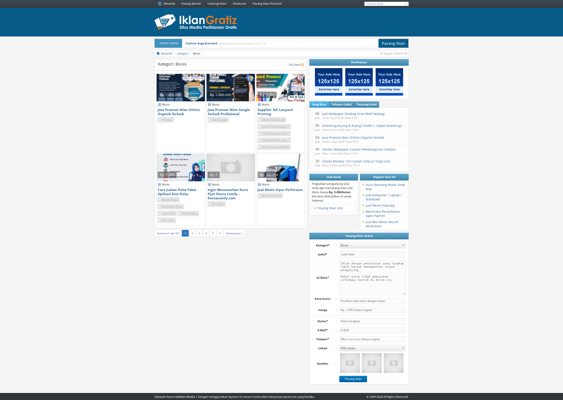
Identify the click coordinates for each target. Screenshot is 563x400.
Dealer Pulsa (189, 213)
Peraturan (239, 3)
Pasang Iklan (393, 43)
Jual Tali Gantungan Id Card (276, 127)
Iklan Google (219, 120)
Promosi (167, 120)
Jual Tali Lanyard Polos (275, 147)
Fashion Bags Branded (201, 43)
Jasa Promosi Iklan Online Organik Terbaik (179, 111)
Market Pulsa (170, 200)
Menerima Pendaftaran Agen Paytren (383, 213)
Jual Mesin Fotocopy (380, 205)
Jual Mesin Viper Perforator (280, 189)
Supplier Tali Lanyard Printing (275, 111)
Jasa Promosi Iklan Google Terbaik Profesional (229, 111)
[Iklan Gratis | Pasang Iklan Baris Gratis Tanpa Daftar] (195, 29)
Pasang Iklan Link (330, 208)
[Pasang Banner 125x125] (329, 94)
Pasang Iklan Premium (267, 3)
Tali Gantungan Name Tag (276, 133)
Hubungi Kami (217, 3)
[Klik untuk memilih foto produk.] (350, 363)
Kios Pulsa (168, 220)
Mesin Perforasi (271, 196)
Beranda (169, 3)
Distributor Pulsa (172, 207)
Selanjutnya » (234, 233)
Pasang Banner (191, 3)
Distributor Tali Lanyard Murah (276, 140)
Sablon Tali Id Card (273, 120)
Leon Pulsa (168, 213)
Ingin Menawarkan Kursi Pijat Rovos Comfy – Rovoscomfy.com (228, 193)
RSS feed (294, 65)
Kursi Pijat (218, 204)
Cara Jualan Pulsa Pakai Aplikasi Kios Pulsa (177, 191)
